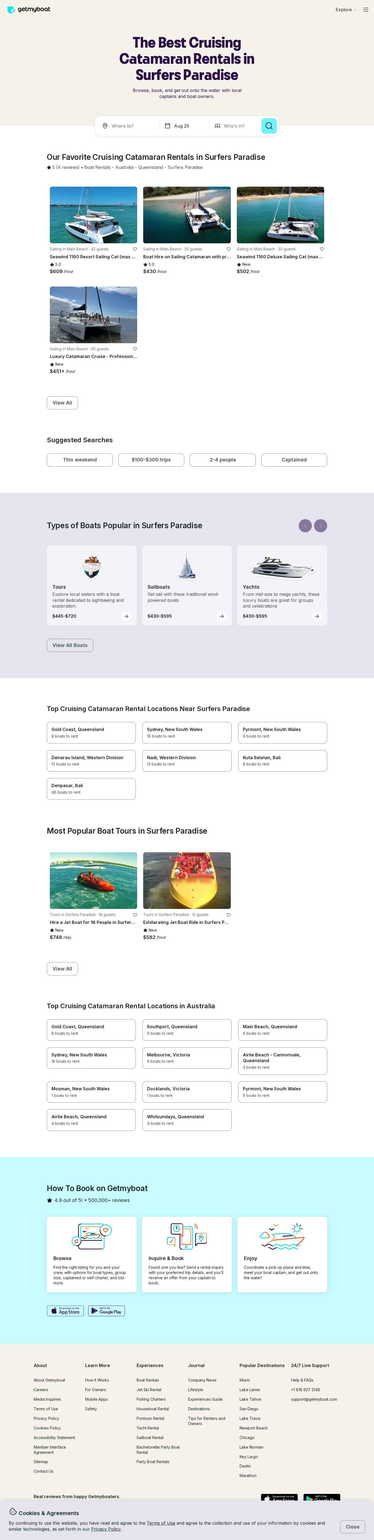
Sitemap (41, 1461)
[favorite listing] (135, 249)
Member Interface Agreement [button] (50, 1450)
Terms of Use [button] (161, 1523)
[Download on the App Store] (65, 1311)
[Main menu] (366, 9)
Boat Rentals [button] (148, 1380)
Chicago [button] (247, 1437)
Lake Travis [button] (250, 1418)
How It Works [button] (97, 1380)
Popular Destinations (262, 1365)
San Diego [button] (249, 1408)
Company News (202, 1380)
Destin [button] (245, 1466)
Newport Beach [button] (254, 1428)
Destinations (199, 1408)
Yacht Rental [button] (148, 1428)
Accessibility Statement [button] (54, 1437)
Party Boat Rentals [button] (153, 1461)
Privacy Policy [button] (106, 1529)
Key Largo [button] (249, 1456)
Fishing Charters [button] (151, 1399)
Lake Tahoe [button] (250, 1399)
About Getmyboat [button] (49, 1380)
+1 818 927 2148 (305, 1389)
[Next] (320, 525)
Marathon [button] (248, 1475)
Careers (41, 1389)
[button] (97, 167)
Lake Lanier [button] (250, 1389)
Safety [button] (91, 1408)
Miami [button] (245, 1380)
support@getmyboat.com (314, 1399)
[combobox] (128, 126)
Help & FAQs (302, 1380)
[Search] (269, 126)
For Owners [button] (95, 1389)
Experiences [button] (150, 1365)
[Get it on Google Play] (106, 1311)
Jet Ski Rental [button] (149, 1389)
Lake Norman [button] (251, 1447)
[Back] (305, 525)
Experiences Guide (205, 1399)
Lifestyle (195, 1389)
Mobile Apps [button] (96, 1399)
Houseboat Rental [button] (153, 1408)
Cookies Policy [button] (47, 1428)
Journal (196, 1365)
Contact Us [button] (43, 1471)
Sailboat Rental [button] (150, 1437)
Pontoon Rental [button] (150, 1418)
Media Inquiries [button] (47, 1399)
